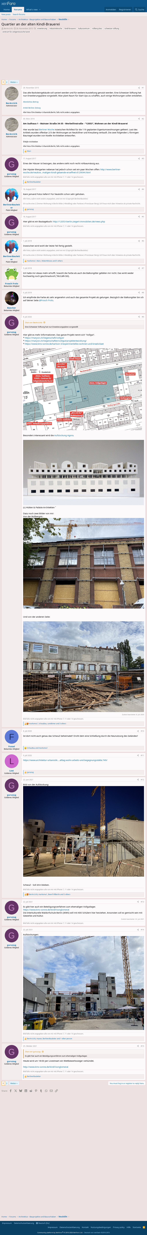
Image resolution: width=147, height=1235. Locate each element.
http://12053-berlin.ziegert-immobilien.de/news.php (79, 221)
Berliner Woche (46, 129)
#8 (143, 292)
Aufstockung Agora (63, 435)
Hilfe (128, 1227)
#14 (142, 929)
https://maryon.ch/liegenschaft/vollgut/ (44, 337)
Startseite (137, 1227)
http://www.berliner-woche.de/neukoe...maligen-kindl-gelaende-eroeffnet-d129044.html (72, 171)
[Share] (139, 88)
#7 (143, 268)
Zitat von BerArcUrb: (33, 322)
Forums (18, 9)
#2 (143, 119)
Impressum (7, 1223)
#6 (143, 241)
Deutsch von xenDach (97, 1232)
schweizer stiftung (112, 28)
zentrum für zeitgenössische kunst (16, 32)
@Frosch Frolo (46, 300)
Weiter (13, 82)
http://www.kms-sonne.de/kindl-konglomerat (45, 1066)
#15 (142, 1046)
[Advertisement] (73, 57)
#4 (143, 189)
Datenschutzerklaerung (24, 1223)
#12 (142, 779)
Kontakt (85, 1227)
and (37, 748)
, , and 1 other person (49, 1039)
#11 (142, 755)
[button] (40, 9)
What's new (32, 9)
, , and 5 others (45, 261)
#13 (142, 902)
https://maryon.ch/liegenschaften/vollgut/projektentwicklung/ (56, 340)
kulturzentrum (84, 28)
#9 (143, 317)
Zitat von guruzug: (33, 1051)
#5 (143, 216)
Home (7, 9)
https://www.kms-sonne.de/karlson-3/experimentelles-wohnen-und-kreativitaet (64, 343)
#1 (143, 88)
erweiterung (42, 28)
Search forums (19, 14)
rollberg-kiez (97, 28)
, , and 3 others (47, 723)
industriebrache (56, 28)
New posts (5, 14)
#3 (143, 158)
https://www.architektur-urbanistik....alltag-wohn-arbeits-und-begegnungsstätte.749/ (65, 760)
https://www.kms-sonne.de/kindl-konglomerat (46, 909)
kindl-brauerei (70, 28)
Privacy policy (119, 1227)
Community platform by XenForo (60, 1232)
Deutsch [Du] (43, 1223)
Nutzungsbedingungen (101, 1227)
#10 (142, 731)
